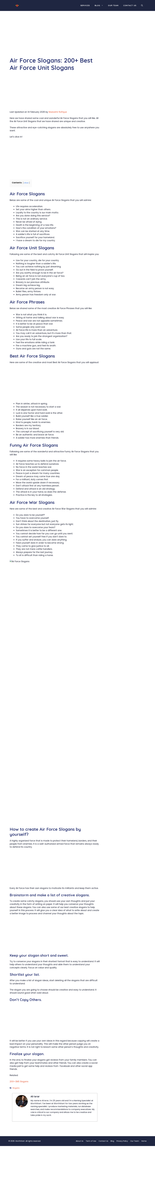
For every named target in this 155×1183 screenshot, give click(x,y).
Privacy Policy (122, 1141)
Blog (97, 5)
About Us (79, 1141)
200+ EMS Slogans (19, 1081)
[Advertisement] (55, 39)
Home (144, 1141)
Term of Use (91, 1141)
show (26, 183)
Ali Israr (35, 1096)
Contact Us (129, 5)
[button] (142, 5)
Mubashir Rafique (58, 111)
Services (85, 5)
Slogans (15, 1088)
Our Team (113, 5)
